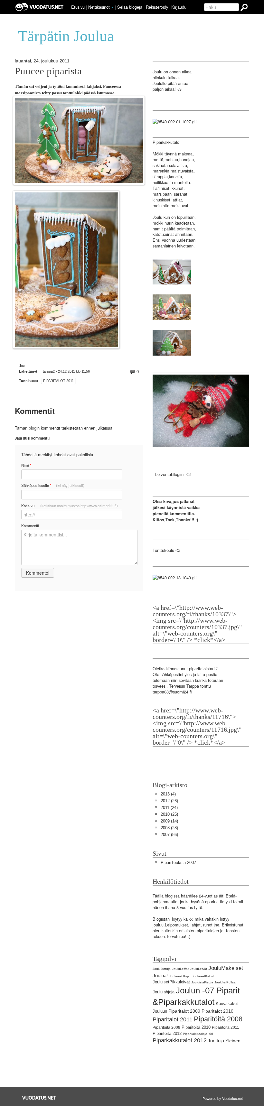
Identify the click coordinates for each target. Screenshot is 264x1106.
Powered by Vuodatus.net (223, 1098)
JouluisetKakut (203, 976)
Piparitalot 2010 (217, 1011)
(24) (169, 807)
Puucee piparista (48, 71)
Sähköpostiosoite (52, 485)
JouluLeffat (180, 969)
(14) (169, 821)
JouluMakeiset (225, 968)
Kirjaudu (178, 7)
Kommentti (30, 525)
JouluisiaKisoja (202, 982)
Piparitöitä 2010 (196, 1027)
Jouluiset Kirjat (180, 976)
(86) (169, 834)
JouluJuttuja (162, 969)
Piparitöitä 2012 (167, 1033)
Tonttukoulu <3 (166, 550)
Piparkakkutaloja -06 (198, 1034)
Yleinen (232, 1040)
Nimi (26, 465)
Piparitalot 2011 (58, 381)
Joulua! (160, 975)
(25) (169, 814)
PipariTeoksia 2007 (178, 862)
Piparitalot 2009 (184, 1011)
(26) (169, 800)
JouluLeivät (198, 969)
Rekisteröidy (157, 7)
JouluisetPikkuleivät (171, 982)
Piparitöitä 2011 (225, 1027)
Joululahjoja (163, 992)
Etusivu (78, 7)
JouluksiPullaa (225, 982)
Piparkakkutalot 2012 (180, 1040)
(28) (169, 827)
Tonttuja (216, 1040)
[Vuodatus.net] (39, 1098)
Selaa (129, 7)
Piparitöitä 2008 (218, 1019)
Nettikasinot (99, 7)
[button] (112, 7)
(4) (168, 794)
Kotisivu (69, 505)
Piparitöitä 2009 (166, 1027)
